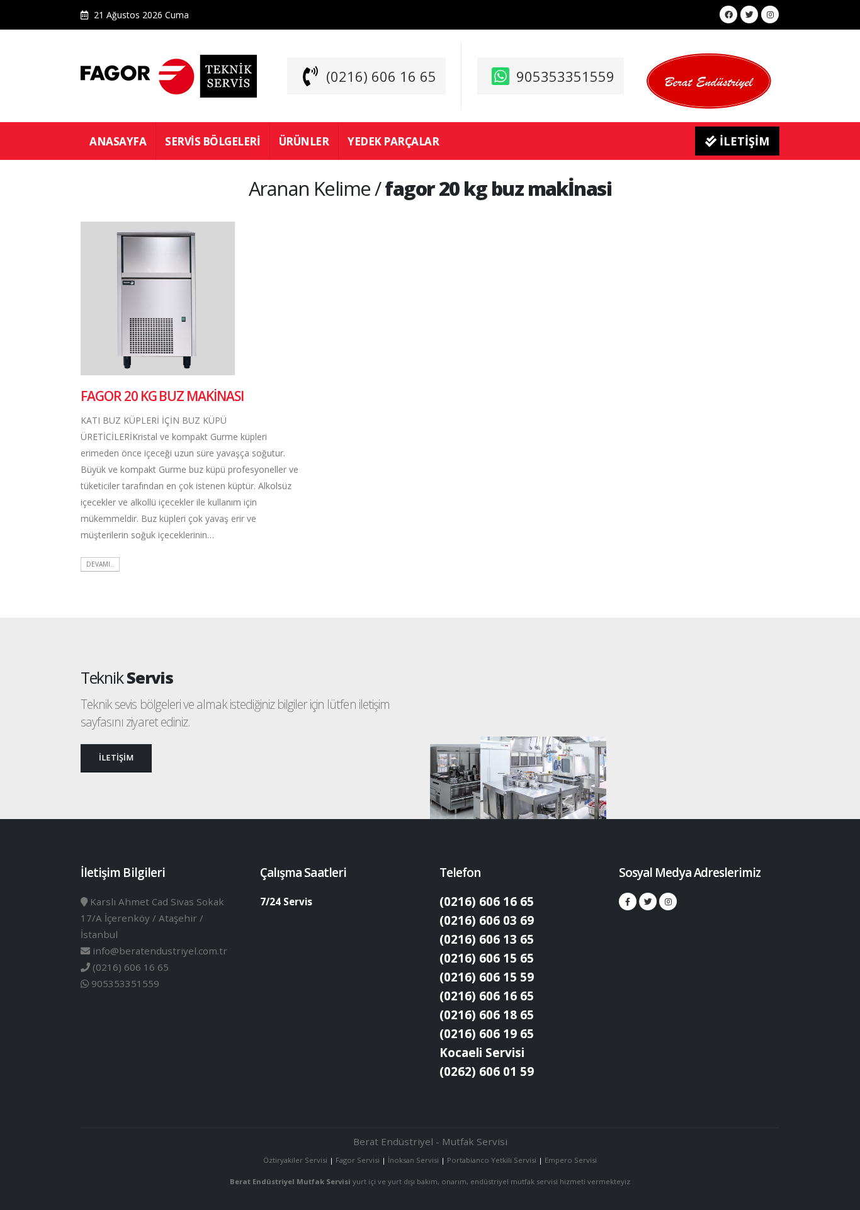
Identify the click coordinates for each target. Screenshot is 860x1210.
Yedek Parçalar (393, 141)
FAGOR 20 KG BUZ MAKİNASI (162, 396)
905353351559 (565, 76)
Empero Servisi (571, 1160)
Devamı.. (100, 564)
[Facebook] (728, 14)
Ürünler (304, 141)
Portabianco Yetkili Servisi (491, 1160)
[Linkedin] (770, 14)
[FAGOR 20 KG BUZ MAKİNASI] (158, 297)
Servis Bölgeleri (212, 141)
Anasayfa (117, 141)
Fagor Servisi (359, 1160)
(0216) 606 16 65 (381, 76)
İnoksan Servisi (413, 1160)
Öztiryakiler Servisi (296, 1160)
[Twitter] (749, 14)
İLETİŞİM (742, 141)
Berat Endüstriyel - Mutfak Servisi (430, 1141)
